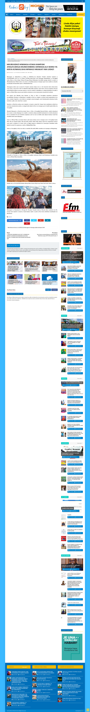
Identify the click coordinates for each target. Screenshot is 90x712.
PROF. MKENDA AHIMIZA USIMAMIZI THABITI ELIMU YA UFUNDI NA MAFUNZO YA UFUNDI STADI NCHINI (74, 109)
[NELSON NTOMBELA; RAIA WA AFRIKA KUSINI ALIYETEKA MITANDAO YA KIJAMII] (63, 270)
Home (8, 1)
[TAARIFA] (63, 519)
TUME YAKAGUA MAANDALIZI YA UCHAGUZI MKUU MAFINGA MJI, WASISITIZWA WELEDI (74, 523)
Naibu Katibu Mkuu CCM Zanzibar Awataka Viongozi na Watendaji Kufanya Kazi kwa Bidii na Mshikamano (74, 351)
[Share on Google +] (41, 220)
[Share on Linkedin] (48, 220)
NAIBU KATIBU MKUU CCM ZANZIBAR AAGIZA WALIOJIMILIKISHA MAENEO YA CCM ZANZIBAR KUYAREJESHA (72, 326)
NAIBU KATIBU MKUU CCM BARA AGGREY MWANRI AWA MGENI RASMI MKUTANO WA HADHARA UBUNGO (74, 360)
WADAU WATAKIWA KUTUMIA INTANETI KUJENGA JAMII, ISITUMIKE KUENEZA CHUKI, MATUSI (49, 269)
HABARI (12, 58)
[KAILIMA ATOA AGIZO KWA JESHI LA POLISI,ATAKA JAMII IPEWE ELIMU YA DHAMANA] (63, 310)
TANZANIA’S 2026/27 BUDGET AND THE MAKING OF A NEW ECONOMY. (74, 342)
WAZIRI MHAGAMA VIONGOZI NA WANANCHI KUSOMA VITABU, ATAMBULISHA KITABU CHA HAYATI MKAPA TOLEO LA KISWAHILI (75, 595)
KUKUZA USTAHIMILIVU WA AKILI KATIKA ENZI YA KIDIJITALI (71, 566)
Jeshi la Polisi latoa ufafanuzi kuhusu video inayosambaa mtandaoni (74, 574)
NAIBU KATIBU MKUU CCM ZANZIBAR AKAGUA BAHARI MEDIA (73, 334)
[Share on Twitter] (34, 220)
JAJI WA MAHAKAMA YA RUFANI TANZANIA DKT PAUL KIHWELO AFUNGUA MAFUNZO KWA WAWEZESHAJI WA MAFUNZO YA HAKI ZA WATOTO (74, 620)
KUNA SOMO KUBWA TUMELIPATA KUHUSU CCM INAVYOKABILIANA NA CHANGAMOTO (20, 688)
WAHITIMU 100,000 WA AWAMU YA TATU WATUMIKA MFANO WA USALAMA (75, 130)
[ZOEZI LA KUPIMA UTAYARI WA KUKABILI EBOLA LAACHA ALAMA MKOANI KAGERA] (63, 302)
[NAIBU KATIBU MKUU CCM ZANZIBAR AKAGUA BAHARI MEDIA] (63, 337)
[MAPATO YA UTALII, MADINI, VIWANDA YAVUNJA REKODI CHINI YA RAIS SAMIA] (63, 428)
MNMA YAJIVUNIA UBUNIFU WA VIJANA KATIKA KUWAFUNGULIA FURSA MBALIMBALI (72, 693)
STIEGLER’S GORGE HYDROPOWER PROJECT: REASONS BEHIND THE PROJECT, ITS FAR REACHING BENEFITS (75, 478)
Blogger (48, 289)
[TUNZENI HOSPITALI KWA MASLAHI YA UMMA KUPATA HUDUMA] (63, 412)
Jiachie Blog (13, 1)
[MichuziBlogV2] (26, 7)
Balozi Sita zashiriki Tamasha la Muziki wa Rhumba (44, 678)
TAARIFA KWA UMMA (67, 508)
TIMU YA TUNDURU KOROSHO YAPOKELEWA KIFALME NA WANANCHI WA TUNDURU (74, 275)
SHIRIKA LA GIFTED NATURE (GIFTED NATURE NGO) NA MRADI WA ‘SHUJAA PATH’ (72, 679)
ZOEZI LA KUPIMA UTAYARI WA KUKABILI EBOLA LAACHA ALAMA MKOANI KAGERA (74, 299)
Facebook (54, 289)
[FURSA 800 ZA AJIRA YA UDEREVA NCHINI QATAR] (63, 533)
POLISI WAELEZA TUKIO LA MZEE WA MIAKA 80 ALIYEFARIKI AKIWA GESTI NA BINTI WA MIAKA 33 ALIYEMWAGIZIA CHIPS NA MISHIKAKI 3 (72, 257)
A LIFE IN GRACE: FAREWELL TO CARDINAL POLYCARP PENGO (19, 703)
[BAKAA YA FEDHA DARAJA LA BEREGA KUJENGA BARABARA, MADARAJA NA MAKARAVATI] (63, 404)
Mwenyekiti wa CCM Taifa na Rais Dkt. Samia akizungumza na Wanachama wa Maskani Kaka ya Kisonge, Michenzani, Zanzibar (74, 369)
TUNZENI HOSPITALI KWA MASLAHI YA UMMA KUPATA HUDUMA (73, 409)
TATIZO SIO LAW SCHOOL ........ (74, 602)
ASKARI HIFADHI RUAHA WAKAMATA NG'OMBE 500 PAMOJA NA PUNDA (43, 697)
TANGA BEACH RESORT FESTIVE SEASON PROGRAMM (70, 453)
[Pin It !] (27, 223)
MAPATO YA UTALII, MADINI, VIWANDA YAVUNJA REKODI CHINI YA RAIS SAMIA (75, 425)
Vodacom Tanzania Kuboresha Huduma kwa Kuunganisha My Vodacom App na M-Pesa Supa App (75, 537)
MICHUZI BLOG (10, 710)
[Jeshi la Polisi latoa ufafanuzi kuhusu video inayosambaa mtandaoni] (63, 577)
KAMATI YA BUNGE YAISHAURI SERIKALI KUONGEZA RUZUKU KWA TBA (49, 283)
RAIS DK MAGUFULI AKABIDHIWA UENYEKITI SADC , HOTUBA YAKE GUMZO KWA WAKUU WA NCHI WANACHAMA (74, 290)
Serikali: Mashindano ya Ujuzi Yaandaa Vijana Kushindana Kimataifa (31, 269)
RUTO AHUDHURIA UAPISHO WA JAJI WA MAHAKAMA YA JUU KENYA (45, 672)
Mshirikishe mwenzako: (14, 220)
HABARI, (30, 72)
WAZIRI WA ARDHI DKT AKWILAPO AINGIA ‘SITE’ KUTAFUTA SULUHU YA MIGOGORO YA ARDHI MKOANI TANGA (13, 268)
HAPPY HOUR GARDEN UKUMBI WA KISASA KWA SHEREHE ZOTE (74, 282)
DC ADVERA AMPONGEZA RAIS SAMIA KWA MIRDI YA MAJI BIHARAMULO (74, 417)
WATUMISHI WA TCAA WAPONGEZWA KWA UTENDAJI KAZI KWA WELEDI (74, 120)
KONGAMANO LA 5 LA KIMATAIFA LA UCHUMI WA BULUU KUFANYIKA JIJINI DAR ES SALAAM (14, 282)
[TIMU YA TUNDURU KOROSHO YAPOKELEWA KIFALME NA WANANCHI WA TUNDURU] (63, 278)
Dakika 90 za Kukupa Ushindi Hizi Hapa (72, 698)
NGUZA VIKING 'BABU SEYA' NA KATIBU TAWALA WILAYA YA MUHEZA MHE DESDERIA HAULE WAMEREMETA (74, 469)
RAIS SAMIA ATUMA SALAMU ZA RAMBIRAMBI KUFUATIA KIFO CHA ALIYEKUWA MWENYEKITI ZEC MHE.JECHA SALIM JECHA (75, 434)
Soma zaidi (79, 248)
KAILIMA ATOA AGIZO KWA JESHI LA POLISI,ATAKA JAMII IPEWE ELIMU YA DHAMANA (74, 307)
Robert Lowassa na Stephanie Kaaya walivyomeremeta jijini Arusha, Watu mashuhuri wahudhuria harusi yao (74, 488)
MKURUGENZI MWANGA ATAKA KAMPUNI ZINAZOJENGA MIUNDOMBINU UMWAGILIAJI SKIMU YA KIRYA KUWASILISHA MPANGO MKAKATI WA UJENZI (32, 66)
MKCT (82, 710)
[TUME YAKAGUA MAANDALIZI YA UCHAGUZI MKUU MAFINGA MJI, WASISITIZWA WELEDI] (63, 526)
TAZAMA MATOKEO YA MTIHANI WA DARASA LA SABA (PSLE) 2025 (75, 139)
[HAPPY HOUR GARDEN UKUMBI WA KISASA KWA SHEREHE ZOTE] (63, 286)
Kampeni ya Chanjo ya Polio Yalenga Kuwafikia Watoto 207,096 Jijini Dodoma (31, 282)
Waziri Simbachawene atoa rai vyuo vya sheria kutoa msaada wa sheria (75, 611)
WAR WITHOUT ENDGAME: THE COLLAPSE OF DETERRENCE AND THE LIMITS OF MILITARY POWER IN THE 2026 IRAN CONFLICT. (20, 696)
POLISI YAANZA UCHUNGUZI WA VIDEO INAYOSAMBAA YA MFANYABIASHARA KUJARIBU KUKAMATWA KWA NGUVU (74, 546)
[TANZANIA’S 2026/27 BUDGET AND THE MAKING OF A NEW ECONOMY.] (63, 345)
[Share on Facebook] (27, 220)
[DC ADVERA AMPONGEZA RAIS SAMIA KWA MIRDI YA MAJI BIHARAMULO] (63, 420)
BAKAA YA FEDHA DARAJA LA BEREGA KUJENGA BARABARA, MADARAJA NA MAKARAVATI (74, 401)
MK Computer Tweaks (29, 1)
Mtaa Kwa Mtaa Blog (20, 1)
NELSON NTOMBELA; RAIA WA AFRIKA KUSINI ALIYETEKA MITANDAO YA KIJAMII (74, 267)
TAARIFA (69, 514)
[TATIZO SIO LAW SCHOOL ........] (63, 607)
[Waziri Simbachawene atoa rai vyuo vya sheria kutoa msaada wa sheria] (63, 613)
